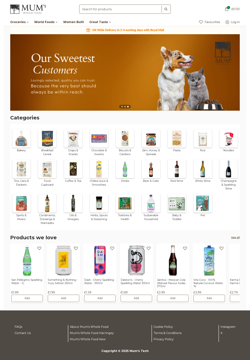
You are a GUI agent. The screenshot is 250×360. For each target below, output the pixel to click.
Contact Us (23, 333)
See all (235, 237)
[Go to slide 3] (128, 106)
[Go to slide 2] (125, 106)
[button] (21, 142)
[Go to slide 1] (122, 106)
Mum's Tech (139, 351)
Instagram (228, 327)
